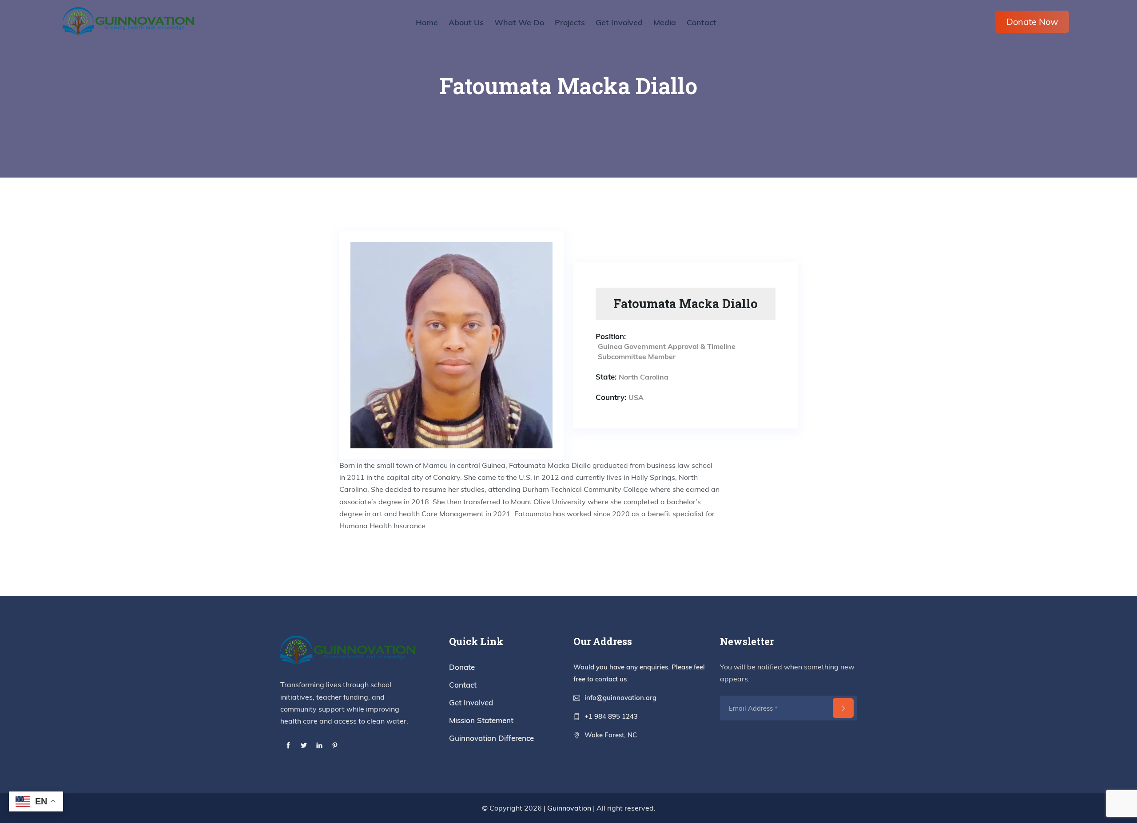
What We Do (519, 22)
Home (427, 22)
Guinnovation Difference (491, 738)
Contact (701, 22)
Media (664, 22)
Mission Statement (481, 720)
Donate (462, 667)
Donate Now (1032, 21)
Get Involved (619, 22)
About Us (466, 22)
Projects (570, 22)
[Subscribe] (843, 708)
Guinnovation (569, 807)
